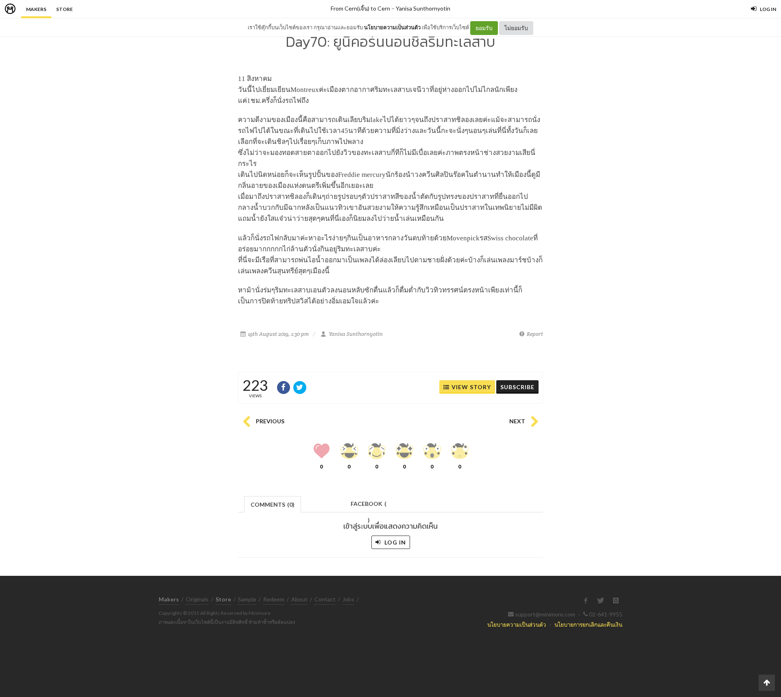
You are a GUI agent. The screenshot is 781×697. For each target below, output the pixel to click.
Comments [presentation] (273, 504)
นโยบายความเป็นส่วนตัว (392, 27)
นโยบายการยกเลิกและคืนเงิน (588, 624)
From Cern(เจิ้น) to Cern (360, 8)
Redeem (273, 599)
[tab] (272, 503)
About (299, 599)
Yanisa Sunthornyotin (423, 8)
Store (64, 9)
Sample (247, 599)
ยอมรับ (484, 27)
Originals (197, 599)
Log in (394, 542)
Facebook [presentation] (368, 506)
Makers (36, 9)
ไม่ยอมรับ (516, 27)
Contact (325, 599)
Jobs (348, 599)
